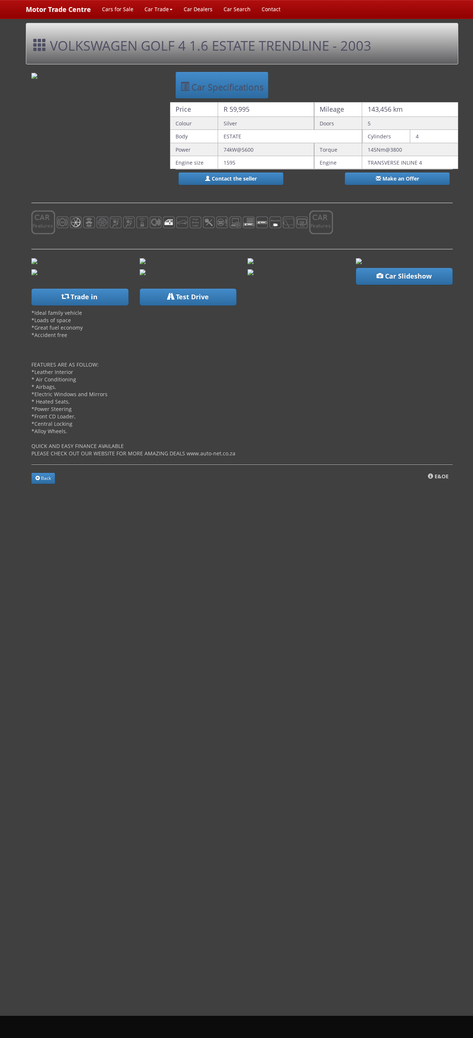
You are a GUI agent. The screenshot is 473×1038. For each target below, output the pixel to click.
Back (45, 478)
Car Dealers (198, 9)
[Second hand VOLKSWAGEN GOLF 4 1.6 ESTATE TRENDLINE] (143, 271)
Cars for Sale (117, 9)
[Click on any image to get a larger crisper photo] (250, 260)
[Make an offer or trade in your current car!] (250, 271)
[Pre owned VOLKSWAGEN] (34, 260)
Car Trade (156, 9)
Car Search (237, 9)
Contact (271, 9)
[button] (230, 178)
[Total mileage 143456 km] (143, 260)
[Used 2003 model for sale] (34, 75)
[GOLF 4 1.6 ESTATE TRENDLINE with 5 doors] (359, 260)
